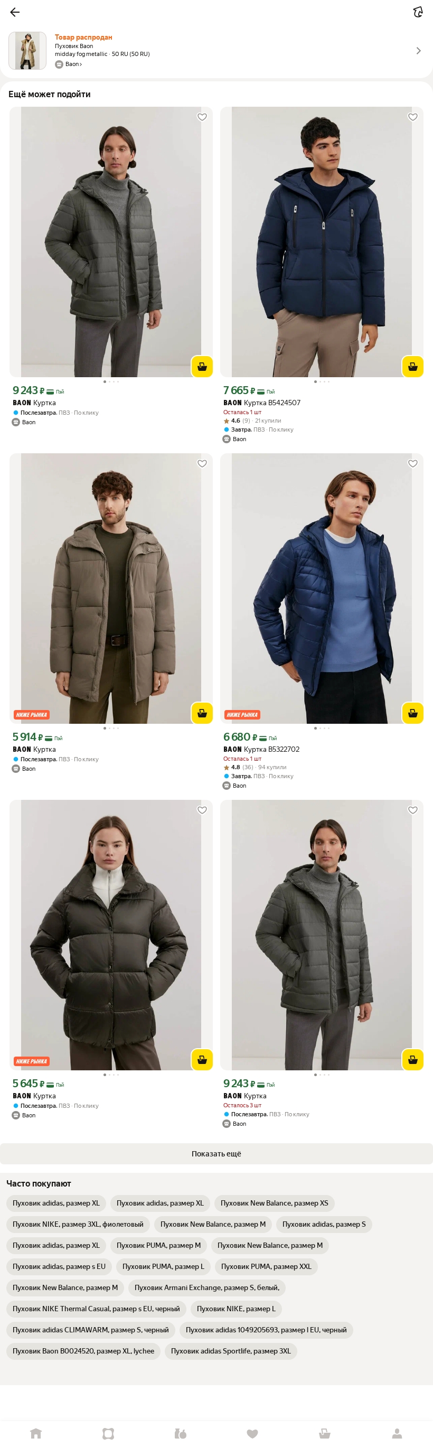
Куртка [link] (34, 403)
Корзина (325, 1434)
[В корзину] (202, 366)
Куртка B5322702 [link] (261, 749)
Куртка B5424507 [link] (261, 403)
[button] (14, 12)
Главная (36, 1434)
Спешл (108, 1434)
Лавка (180, 1434)
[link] (56, 1203)
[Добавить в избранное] (202, 117)
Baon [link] (22, 403)
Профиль (397, 1434)
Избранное (252, 1434)
